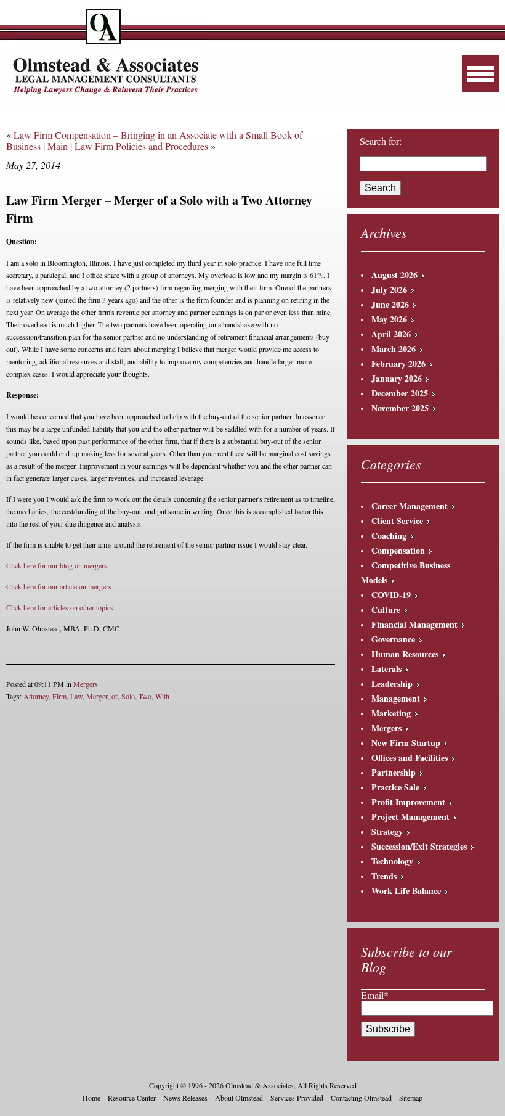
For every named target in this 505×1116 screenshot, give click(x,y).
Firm (59, 696)
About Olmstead (239, 1097)
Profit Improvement (408, 801)
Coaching (388, 535)
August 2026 (394, 274)
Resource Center (132, 1097)
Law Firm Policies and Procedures (141, 145)
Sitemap (410, 1097)
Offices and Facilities (409, 757)
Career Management (409, 505)
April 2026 (391, 333)
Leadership (392, 683)
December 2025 (399, 393)
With (162, 696)
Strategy (387, 831)
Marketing (391, 713)
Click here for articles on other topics (59, 607)
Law (76, 696)
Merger (97, 696)
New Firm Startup (405, 742)
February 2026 (398, 363)
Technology (392, 861)
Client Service (397, 520)
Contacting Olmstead (361, 1097)
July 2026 (389, 289)
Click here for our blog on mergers (56, 565)
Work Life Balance (406, 890)
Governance (393, 639)
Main (57, 145)
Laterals (386, 668)
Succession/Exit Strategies (419, 846)
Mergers (85, 684)
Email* (375, 994)
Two (145, 696)
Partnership (393, 772)
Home (91, 1097)
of (114, 696)
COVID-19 (391, 594)
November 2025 (400, 407)
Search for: (381, 141)
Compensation (398, 550)
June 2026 (390, 304)
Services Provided (296, 1097)
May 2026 (389, 319)
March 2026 (393, 348)
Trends (384, 875)
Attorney (36, 696)
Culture (385, 609)
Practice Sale (395, 787)
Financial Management (414, 624)
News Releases (185, 1097)
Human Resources (404, 653)
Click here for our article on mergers (58, 586)
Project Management (410, 816)
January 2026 (396, 378)
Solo (128, 696)
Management (395, 698)
